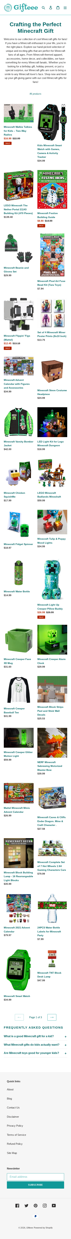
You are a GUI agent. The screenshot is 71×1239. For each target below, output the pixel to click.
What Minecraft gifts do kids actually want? (31, 1044)
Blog (9, 1098)
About (10, 1089)
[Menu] (65, 7)
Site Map (12, 1152)
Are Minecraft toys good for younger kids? (31, 1053)
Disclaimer (13, 1116)
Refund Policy (15, 1143)
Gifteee (29, 1228)
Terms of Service (16, 1134)
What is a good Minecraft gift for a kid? (29, 1036)
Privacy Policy (15, 1125)
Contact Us (13, 1107)
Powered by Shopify (43, 1228)
